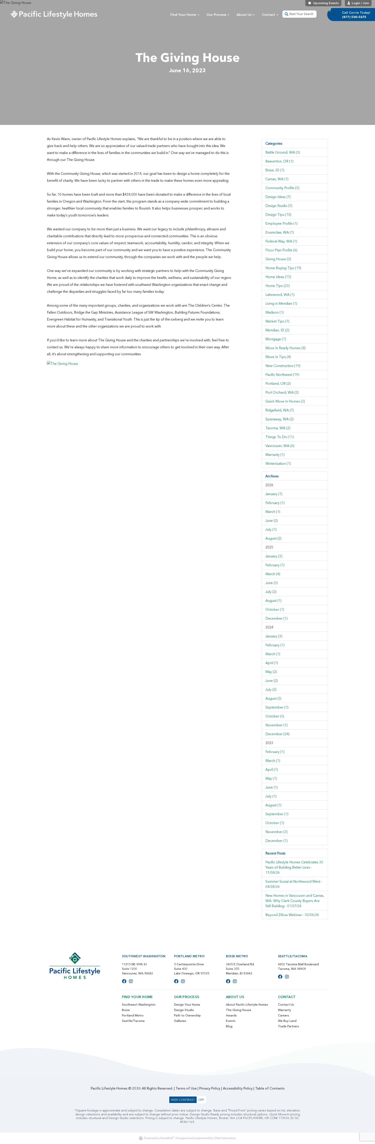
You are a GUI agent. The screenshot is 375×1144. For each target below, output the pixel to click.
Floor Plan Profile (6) (281, 250)
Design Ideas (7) (278, 197)
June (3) (271, 583)
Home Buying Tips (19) (283, 268)
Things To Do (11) (279, 437)
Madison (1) (274, 312)
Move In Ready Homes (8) (285, 348)
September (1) (276, 707)
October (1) (274, 609)
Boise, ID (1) (274, 170)
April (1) (271, 663)
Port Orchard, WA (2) (282, 392)
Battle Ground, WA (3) (282, 152)
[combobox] (299, 14)
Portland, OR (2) (278, 383)
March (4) (272, 574)
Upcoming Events (326, 3)
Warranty (284, 1010)
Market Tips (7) (277, 321)
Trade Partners (288, 1026)
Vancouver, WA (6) (279, 446)
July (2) (270, 591)
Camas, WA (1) (276, 179)
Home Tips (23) (277, 285)
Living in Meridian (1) (281, 303)
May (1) (271, 778)
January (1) (273, 494)
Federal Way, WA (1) (281, 241)
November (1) (276, 725)
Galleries (180, 1021)
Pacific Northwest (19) (282, 374)
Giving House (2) (278, 259)
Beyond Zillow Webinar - (292, 915)
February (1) (275, 503)
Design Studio (184, 1010)
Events (230, 1021)
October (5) (274, 716)
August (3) (273, 698)
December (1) (276, 618)
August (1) (273, 600)
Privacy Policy (209, 1088)
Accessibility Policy (238, 1088)
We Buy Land (287, 1021)
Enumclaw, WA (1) (279, 232)
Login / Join (360, 3)
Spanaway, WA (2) (279, 419)
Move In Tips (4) (278, 357)
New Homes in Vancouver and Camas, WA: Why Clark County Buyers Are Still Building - (294, 900)
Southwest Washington (138, 1005)
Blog (229, 1026)
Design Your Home (187, 1005)
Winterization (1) (278, 463)
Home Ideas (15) (278, 277)
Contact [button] (268, 14)
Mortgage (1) (275, 339)
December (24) (277, 734)
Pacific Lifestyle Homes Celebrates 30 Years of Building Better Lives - (294, 867)
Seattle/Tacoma (133, 1021)
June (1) (271, 787)
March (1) (272, 511)
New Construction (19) (282, 365)
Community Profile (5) (282, 188)
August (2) (273, 538)
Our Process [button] (216, 14)
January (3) (273, 556)
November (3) (276, 832)
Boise (126, 1010)
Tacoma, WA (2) (277, 428)
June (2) (271, 520)
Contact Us (286, 1005)
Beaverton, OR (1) (279, 161)
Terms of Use (186, 1088)
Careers (283, 1015)
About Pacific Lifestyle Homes (247, 1005)
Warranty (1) (275, 454)
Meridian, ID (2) (277, 330)
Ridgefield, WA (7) (279, 410)
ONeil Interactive (224, 1138)
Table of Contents (270, 1088)
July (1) (270, 529)
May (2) (271, 671)
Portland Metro (132, 1015)
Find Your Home (183, 14)
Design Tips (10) (278, 214)
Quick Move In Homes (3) (285, 401)
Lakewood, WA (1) (279, 294)
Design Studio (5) (278, 205)
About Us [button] (244, 14)
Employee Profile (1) (281, 223)
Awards (231, 1015)
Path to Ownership (187, 1015)
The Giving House (238, 1010)
